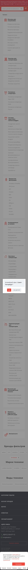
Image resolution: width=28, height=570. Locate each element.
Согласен (19, 564)
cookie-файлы (15, 554)
